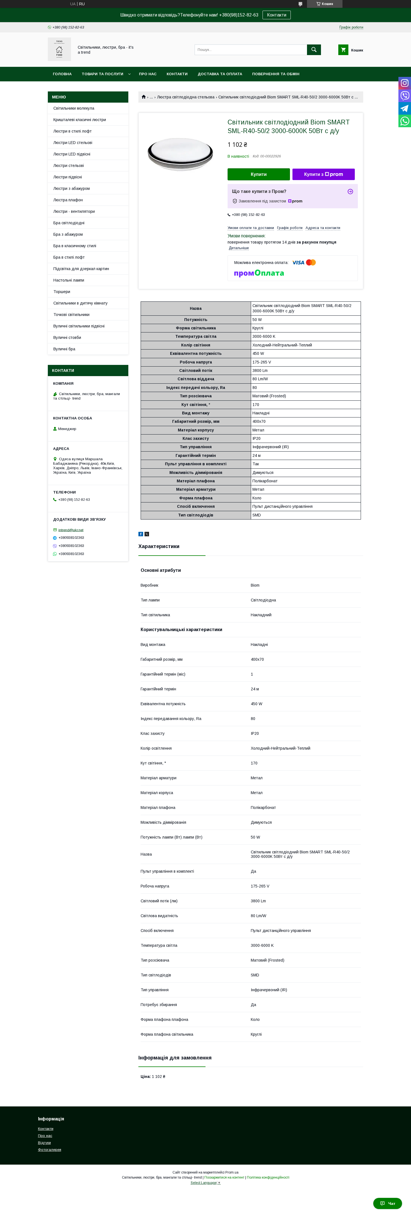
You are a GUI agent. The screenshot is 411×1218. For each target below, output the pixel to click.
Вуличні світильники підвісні (79, 326)
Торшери (61, 291)
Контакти (276, 15)
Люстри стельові (68, 165)
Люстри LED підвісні (71, 154)
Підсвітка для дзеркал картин (81, 268)
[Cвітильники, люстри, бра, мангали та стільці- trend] (59, 59)
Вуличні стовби (67, 337)
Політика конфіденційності (268, 1177)
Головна (62, 74)
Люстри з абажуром (71, 188)
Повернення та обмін (275, 74)
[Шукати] (314, 49)
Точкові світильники (71, 314)
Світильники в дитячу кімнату (80, 303)
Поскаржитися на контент (224, 1177)
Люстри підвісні (67, 177)
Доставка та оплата (220, 74)
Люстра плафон (68, 200)
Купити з (313, 174)
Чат (391, 1203)
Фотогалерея (49, 1150)
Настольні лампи (68, 280)
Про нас (148, 74)
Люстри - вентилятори (74, 211)
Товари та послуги (102, 74)
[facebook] (140, 535)
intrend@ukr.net (70, 530)
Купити (259, 174)
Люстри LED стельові (72, 142)
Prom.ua (231, 1172)
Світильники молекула (73, 108)
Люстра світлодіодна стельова (185, 97)
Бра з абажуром (68, 234)
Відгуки (44, 1143)
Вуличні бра (64, 349)
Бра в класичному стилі (74, 246)
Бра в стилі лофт (69, 257)
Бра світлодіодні (68, 223)
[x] (147, 535)
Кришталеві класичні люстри (79, 119)
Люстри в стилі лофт (72, 131)
